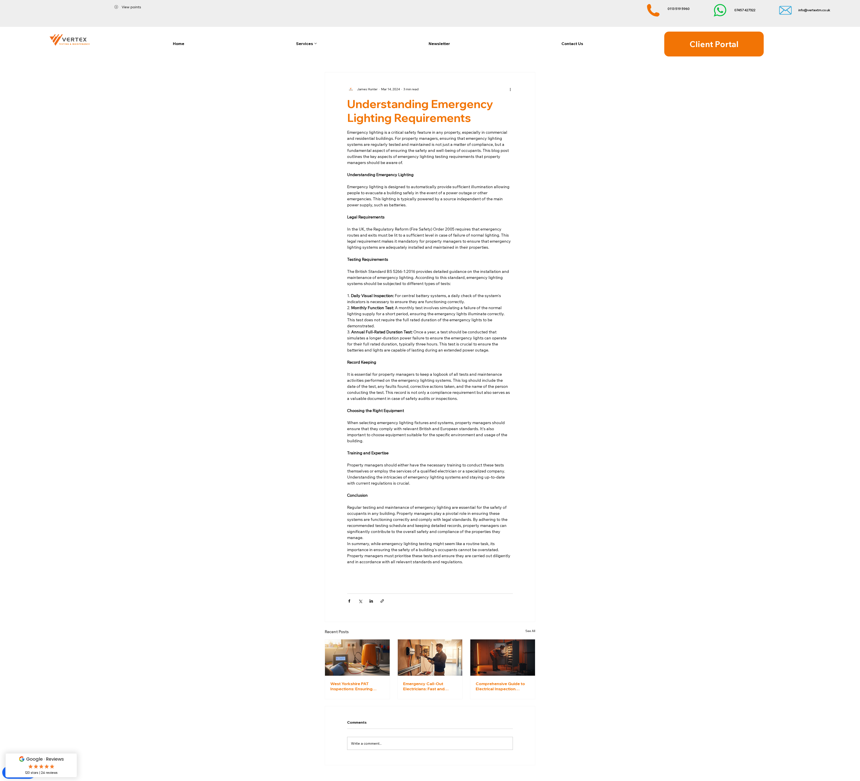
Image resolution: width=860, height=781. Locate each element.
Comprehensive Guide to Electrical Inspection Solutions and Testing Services (500, 686)
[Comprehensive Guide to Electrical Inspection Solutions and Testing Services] (502, 657)
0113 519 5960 (679, 9)
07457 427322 (744, 10)
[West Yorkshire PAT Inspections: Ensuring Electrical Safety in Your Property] (357, 657)
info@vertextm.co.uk (814, 10)
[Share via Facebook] (349, 601)
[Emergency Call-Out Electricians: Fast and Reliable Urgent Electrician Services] (430, 657)
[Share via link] (382, 601)
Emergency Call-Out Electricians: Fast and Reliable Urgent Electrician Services (429, 686)
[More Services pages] (315, 43)
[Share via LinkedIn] (371, 601)
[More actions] (510, 89)
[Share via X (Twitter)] (360, 601)
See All (530, 631)
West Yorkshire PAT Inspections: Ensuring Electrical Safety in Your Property (353, 686)
